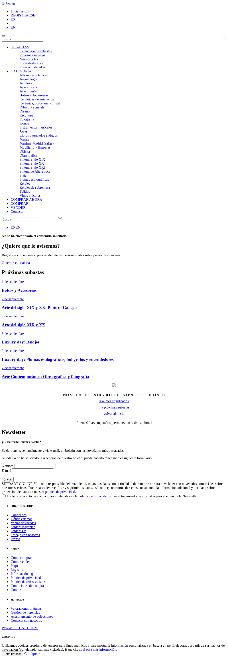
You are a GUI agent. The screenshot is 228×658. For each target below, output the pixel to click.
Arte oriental (28, 91)
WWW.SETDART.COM (20, 628)
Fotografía (27, 119)
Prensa (15, 539)
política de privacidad (60, 492)
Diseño (25, 111)
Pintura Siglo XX (32, 163)
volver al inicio (114, 413)
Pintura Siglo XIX (32, 159)
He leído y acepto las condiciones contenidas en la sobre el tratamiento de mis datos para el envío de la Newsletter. (102, 496)
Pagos (15, 566)
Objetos (25, 151)
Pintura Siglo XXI (32, 167)
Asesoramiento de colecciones (32, 616)
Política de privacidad (26, 578)
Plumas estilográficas (34, 179)
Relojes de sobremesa (35, 187)
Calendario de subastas (36, 51)
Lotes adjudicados (32, 67)
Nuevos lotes (29, 59)
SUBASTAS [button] (20, 47)
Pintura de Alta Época (35, 171)
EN (13, 27)
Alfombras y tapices (34, 75)
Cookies (16, 590)
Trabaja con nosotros (25, 535)
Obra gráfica (28, 155)
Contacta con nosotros (26, 620)
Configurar (32, 654)
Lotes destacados (31, 63)
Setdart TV (18, 531)
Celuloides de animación (37, 99)
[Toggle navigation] (3, 36)
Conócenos (18, 515)
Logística (17, 570)
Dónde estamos (21, 519)
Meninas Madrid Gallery (37, 143)
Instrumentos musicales (36, 127)
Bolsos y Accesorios (34, 95)
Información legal (23, 574)
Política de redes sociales (28, 582)
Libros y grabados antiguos (39, 135)
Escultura (26, 115)
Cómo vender (20, 562)
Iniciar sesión (20, 11)
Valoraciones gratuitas (26, 608)
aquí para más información (97, 649)
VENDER (18, 207)
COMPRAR (19, 203)
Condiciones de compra (27, 586)
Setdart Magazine (23, 527)
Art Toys (26, 83)
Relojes (25, 183)
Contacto (17, 211)
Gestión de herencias (25, 612)
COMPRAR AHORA (26, 199)
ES (13, 19)
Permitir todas (13, 654)
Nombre (7, 466)
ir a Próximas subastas (114, 407)
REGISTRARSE (23, 15)
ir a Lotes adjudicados (114, 401)
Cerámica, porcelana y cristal (40, 103)
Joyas (23, 131)
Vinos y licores (30, 195)
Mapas (24, 139)
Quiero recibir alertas (16, 263)
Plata (23, 175)
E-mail (6, 470)
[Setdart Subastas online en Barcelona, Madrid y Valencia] (8, 4)
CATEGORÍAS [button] (22, 71)
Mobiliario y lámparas (35, 147)
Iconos (24, 123)
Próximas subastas (32, 55)
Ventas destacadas (23, 523)
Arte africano (29, 87)
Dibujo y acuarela (32, 107)
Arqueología (28, 79)
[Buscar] (224, 37)
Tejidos (25, 191)
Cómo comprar (21, 558)
